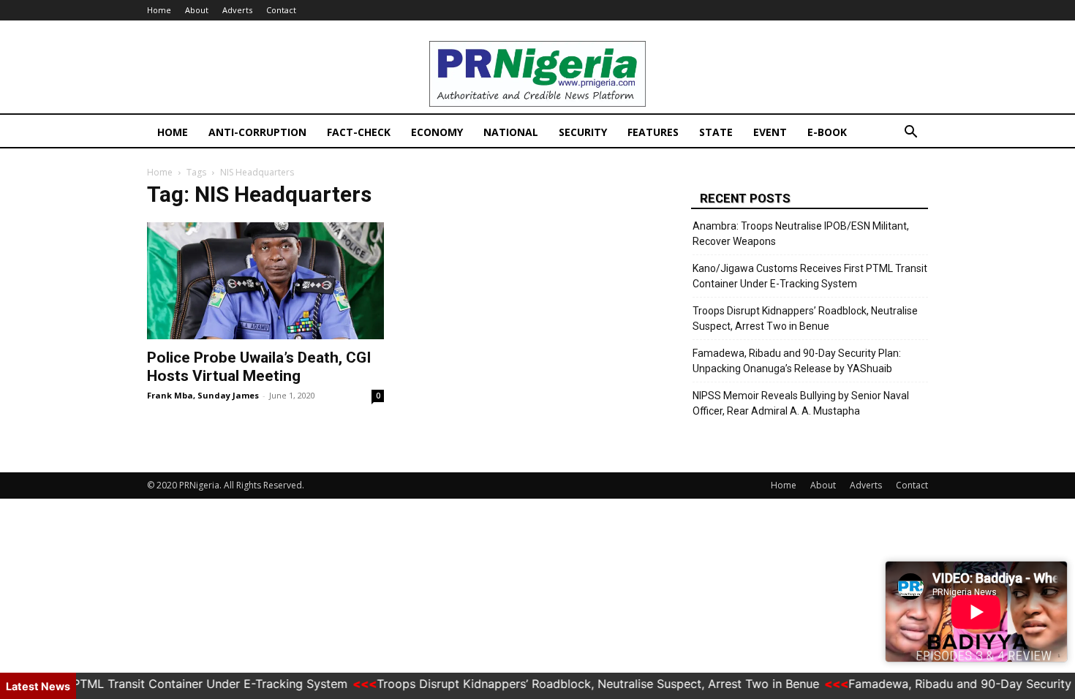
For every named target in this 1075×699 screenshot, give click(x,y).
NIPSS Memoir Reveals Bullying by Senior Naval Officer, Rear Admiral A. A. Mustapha (801, 403)
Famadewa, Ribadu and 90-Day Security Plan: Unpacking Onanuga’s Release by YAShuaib (797, 360)
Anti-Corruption (257, 132)
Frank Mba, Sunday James (203, 395)
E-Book (827, 132)
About (196, 9)
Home (159, 9)
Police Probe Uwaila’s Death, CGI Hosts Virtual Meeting (259, 367)
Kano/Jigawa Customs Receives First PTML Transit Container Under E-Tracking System (810, 276)
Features (653, 132)
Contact (281, 9)
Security (583, 132)
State (716, 132)
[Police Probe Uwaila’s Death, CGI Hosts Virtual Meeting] (265, 280)
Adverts (237, 9)
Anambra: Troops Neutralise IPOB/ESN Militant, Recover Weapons (801, 233)
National (510, 132)
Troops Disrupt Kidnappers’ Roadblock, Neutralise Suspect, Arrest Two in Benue (805, 318)
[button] (910, 133)
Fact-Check (359, 132)
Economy (437, 132)
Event (770, 132)
